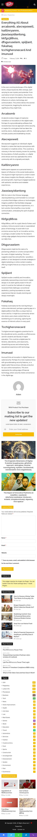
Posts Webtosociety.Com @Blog (25, 811)
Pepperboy (11, 15)
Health (5, 708)
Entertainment (7, 759)
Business (5, 695)
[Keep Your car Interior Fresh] (6, 626)
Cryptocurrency (8, 743)
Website (4, 553)
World (4, 724)
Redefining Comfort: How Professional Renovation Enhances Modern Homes (22, 616)
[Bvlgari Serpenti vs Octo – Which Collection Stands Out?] (6, 608)
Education (6, 727)
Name (3, 538)
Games (5, 720)
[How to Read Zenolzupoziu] (27, 784)
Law (4, 714)
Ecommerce (6, 771)
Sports (5, 749)
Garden (5, 762)
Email (3, 545)
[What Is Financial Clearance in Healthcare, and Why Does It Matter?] (6, 635)
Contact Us (21, 829)
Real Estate (6, 717)
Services (5, 736)
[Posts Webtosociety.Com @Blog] (27, 802)
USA (4, 682)
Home (5, 15)
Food (4, 746)
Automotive (6, 733)
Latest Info (6, 689)
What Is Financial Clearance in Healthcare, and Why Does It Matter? (24, 634)
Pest (4, 768)
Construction (7, 752)
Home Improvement (9, 704)
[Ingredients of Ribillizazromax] (9, 784)
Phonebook (6, 692)
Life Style (6, 711)
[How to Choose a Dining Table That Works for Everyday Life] (6, 599)
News (4, 701)
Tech (4, 698)
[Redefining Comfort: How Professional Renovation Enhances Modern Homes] (6, 616)
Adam (18, 394)
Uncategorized (7, 755)
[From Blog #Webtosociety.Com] (9, 802)
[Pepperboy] (9, 4)
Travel (5, 730)
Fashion (5, 740)
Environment (7, 765)
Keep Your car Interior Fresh (23, 623)
